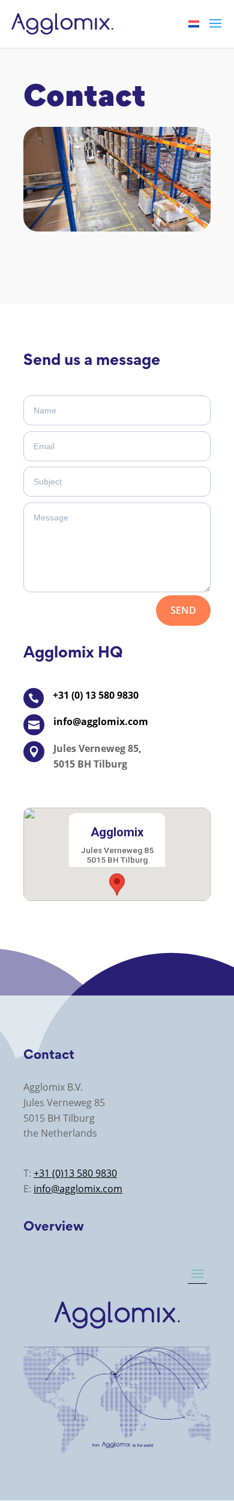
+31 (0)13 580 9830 (75, 1173)
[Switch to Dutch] (193, 23)
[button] (117, 884)
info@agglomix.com (78, 1188)
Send (183, 610)
